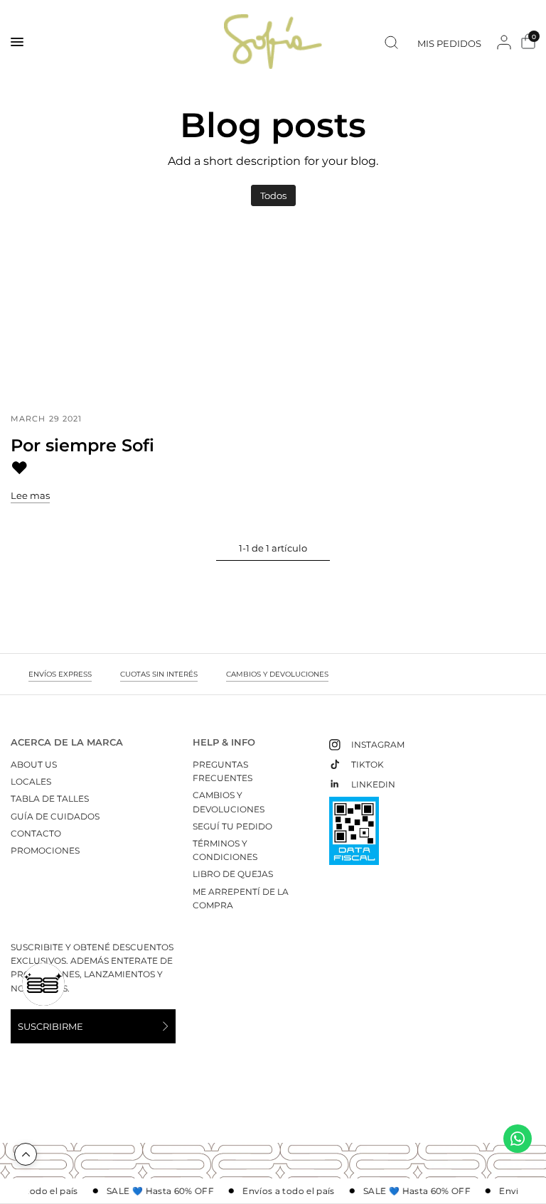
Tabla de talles (50, 798)
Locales (31, 781)
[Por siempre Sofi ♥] (91, 315)
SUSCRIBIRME (50, 1026)
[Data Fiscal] (354, 837)
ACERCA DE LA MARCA (67, 742)
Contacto (36, 833)
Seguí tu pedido (232, 826)
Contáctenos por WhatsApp (517, 1138)
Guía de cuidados (55, 816)
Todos (273, 195)
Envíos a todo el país (286, 1191)
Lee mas (30, 495)
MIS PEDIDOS (449, 43)
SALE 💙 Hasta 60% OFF (156, 1191)
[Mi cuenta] (504, 42)
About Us (34, 764)
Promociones (45, 850)
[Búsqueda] (391, 42)
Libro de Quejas (233, 874)
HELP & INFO (224, 742)
